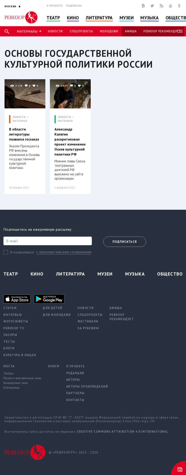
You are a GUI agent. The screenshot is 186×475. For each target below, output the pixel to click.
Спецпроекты (81, 31)
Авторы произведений (87, 386)
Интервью (12, 315)
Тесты (9, 342)
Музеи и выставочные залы (22, 378)
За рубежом (88, 328)
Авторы (73, 380)
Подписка (74, 5)
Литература (99, 18)
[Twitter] (152, 5)
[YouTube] (170, 5)
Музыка (149, 18)
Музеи (127, 18)
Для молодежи (57, 315)
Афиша (131, 31)
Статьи (10, 308)
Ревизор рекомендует (162, 31)
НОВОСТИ (19, 117)
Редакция (75, 373)
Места (9, 366)
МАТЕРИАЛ (20, 121)
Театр (53, 18)
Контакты (75, 400)
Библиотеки (11, 388)
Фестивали (88, 321)
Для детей (52, 308)
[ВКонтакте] (143, 5)
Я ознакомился (22, 252)
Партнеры (75, 393)
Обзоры (10, 335)
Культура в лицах (19, 355)
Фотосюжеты (15, 321)
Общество (170, 274)
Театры (8, 373)
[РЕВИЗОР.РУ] (21, 17)
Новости (55, 31)
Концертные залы (15, 383)
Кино (73, 18)
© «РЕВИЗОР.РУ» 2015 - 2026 (73, 452)
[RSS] (161, 5)
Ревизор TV (13, 328)
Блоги (9, 348)
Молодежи (109, 31)
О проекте (54, 5)
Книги (53, 366)
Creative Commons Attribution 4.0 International (123, 432)
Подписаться (125, 242)
